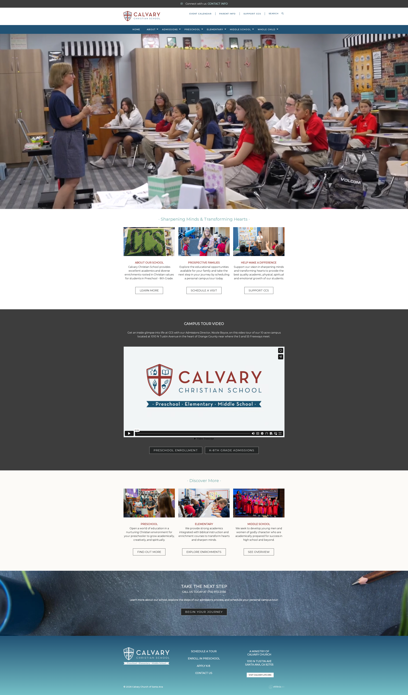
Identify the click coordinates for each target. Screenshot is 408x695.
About (151, 29)
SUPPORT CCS (259, 290)
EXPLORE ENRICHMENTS (203, 552)
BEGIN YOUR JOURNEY (204, 611)
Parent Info (227, 13)
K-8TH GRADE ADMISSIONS (231, 450)
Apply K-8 (204, 665)
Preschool (192, 29)
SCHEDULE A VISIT (204, 290)
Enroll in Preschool (204, 658)
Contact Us (203, 673)
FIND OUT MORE (149, 552)
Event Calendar (200, 13)
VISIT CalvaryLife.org (260, 675)
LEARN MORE (149, 290)
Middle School (240, 29)
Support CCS (252, 13)
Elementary (215, 29)
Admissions (170, 29)
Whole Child (266, 29)
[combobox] (275, 13)
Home (136, 29)
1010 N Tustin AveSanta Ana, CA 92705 (259, 663)
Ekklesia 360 (276, 687)
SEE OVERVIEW (259, 552)
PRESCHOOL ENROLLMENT (176, 450)
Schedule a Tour (204, 651)
